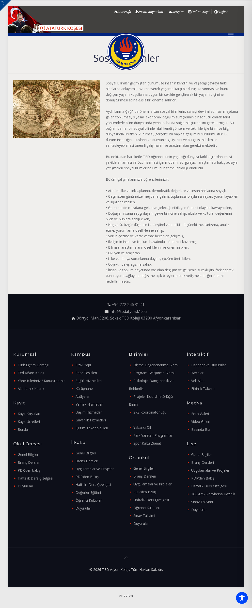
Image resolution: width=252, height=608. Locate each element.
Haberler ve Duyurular (208, 365)
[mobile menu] (231, 34)
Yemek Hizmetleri (89, 404)
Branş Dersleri (29, 462)
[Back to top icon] (126, 557)
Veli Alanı (198, 380)
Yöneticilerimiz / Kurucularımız (41, 380)
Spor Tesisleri (86, 372)
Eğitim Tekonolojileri (92, 428)
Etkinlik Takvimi (203, 388)
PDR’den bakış (29, 470)
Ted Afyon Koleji (31, 372)
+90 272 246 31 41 (128, 304)
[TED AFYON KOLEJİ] (126, 51)
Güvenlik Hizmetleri (91, 420)
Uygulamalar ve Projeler (95, 468)
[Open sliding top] (5, 5)
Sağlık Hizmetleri (89, 380)
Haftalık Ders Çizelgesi (35, 478)
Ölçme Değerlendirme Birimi (155, 365)
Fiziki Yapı (83, 365)
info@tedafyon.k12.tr (128, 311)
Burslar (23, 429)
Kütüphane (84, 388)
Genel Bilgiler (28, 454)
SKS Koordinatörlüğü (149, 412)
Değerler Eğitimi (88, 492)
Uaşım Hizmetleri (89, 412)
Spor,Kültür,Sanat (147, 443)
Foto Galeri (200, 413)
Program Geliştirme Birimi (153, 372)
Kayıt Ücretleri (29, 421)
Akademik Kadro (31, 388)
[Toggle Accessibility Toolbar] (242, 598)
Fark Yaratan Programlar (153, 435)
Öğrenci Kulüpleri (89, 500)
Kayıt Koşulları (29, 413)
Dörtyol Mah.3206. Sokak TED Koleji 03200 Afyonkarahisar (128, 318)
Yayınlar (197, 372)
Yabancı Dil (142, 427)
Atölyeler (83, 396)
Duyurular (25, 486)
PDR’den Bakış (87, 476)
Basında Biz (200, 429)
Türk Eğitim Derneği (33, 365)
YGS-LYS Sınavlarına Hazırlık (213, 494)
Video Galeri (200, 421)
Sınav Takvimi (144, 515)
